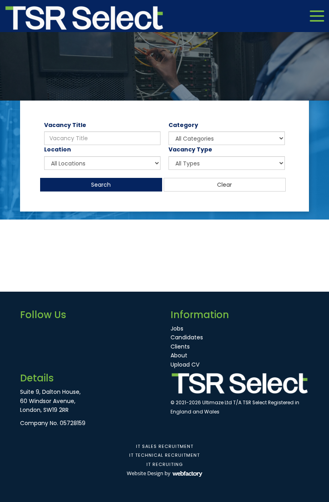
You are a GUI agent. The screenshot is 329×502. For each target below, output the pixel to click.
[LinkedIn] (54, 330)
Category (183, 125)
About (179, 355)
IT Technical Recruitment (164, 455)
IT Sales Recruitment (164, 446)
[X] (40, 330)
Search (101, 185)
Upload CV (185, 365)
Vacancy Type (190, 149)
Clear (224, 185)
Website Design (145, 473)
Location (57, 149)
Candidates (187, 337)
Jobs (177, 329)
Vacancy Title (65, 125)
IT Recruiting (164, 464)
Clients (180, 347)
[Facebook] (26, 330)
